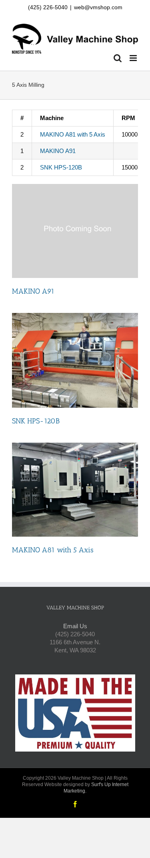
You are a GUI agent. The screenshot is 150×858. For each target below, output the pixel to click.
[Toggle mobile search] (118, 58)
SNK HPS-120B (61, 167)
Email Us (75, 626)
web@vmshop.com (98, 7)
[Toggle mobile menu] (134, 58)
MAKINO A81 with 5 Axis (72, 134)
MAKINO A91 (58, 150)
